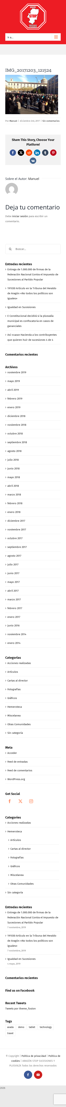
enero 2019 (13, 407)
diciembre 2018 (16, 416)
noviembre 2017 (16, 529)
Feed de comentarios (19, 770)
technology (46, 1027)
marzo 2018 (14, 494)
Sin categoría (15, 732)
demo (21, 1027)
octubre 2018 (15, 433)
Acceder (12, 753)
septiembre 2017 (17, 547)
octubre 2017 (15, 538)
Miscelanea (14, 715)
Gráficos (12, 698)
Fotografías (14, 689)
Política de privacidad (33, 1056)
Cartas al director (17, 680)
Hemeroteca (14, 706)
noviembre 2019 (16, 372)
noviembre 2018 (16, 424)
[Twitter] (20, 801)
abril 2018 (13, 485)
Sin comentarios (50, 121)
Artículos (12, 671)
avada (10, 1027)
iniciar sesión (20, 216)
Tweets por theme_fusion (20, 1008)
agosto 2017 (14, 555)
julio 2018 (13, 459)
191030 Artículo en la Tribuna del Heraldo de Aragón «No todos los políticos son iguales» (31, 293)
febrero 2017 (14, 608)
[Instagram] (31, 801)
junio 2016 (13, 625)
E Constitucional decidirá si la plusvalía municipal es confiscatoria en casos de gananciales (30, 321)
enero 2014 (13, 643)
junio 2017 (13, 573)
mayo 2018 (13, 477)
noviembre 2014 (16, 634)
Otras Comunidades (19, 724)
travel (10, 1033)
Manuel (13, 121)
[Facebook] (9, 801)
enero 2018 (13, 512)
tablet (32, 1027)
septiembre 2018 (17, 442)
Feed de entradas (17, 761)
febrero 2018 (14, 503)
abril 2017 (13, 590)
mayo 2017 (13, 582)
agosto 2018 (14, 451)
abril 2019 (13, 389)
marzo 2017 (14, 599)
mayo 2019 (13, 381)
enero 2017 (13, 617)
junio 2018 (13, 468)
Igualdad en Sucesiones (21, 307)
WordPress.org (16, 779)
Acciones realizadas (19, 663)
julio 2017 (12, 564)
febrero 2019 (14, 398)
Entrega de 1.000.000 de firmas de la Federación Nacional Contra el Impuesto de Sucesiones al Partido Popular (32, 274)
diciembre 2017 (16, 520)
